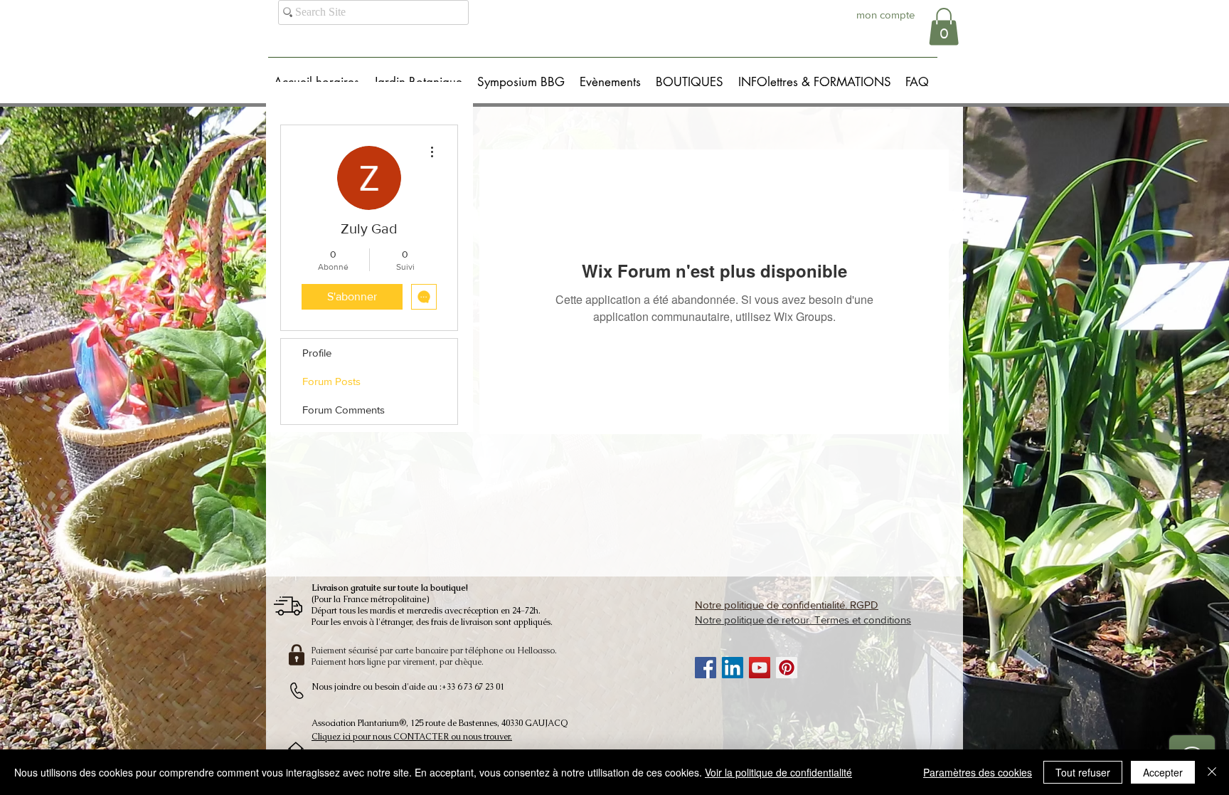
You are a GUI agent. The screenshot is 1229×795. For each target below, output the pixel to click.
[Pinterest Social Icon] (786, 667)
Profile (316, 353)
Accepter (1163, 772)
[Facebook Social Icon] (705, 667)
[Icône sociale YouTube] (759, 667)
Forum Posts (331, 381)
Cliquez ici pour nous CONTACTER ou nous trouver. (412, 736)
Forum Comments (343, 410)
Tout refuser (1082, 772)
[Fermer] (1211, 772)
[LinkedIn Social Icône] (732, 667)
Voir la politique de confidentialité (778, 772)
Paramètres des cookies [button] (977, 772)
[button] (943, 27)
